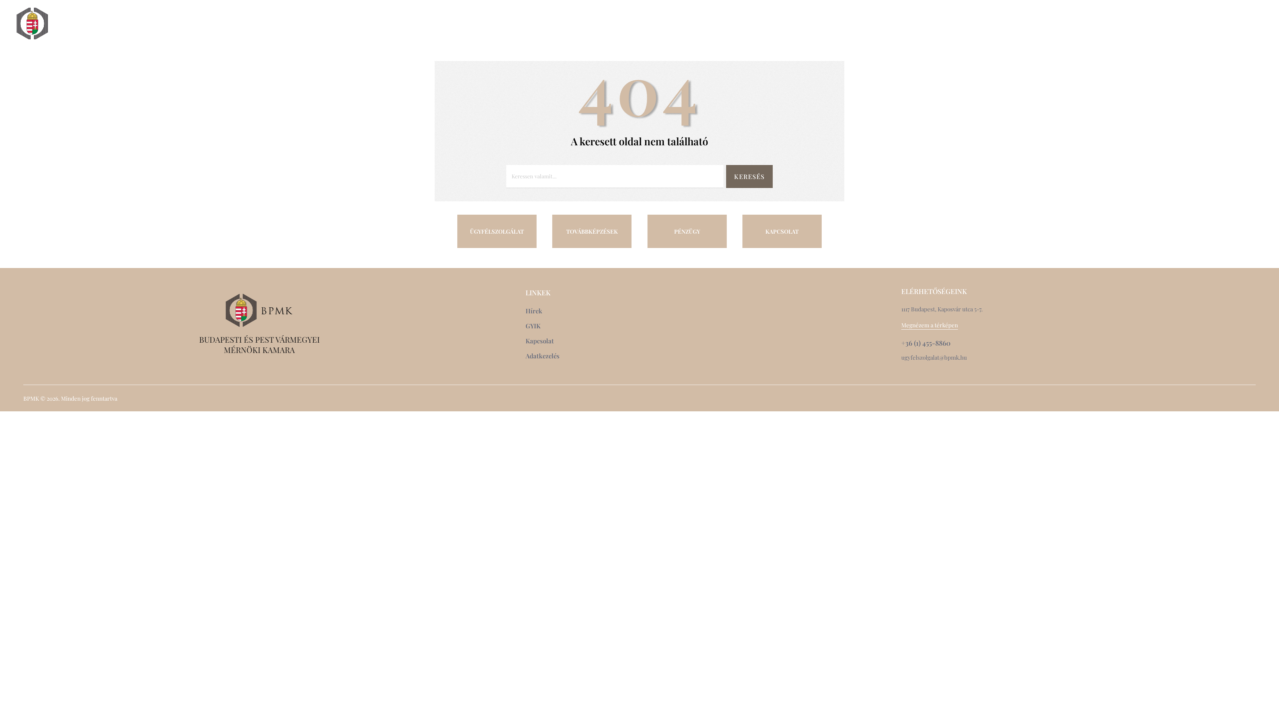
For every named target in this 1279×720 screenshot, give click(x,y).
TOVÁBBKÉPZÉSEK (592, 231)
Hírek (1166, 23)
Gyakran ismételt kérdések (1199, 35)
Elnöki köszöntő (92, 23)
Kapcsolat (1206, 23)
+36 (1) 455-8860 (926, 343)
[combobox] (614, 176)
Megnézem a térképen (929, 325)
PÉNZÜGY (687, 231)
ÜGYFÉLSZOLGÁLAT (497, 231)
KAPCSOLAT (782, 231)
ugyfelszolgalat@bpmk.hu (934, 357)
